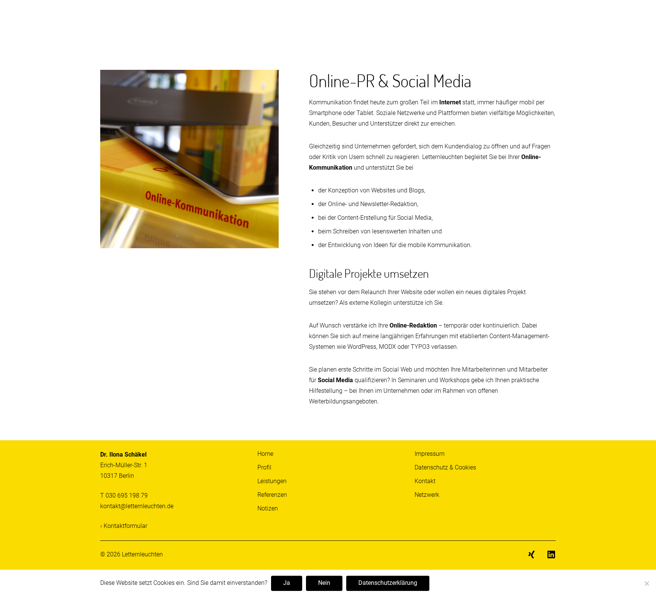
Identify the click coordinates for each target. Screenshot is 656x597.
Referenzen (272, 494)
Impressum (430, 453)
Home (265, 453)
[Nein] (646, 584)
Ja (286, 582)
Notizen (267, 508)
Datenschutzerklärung (387, 582)
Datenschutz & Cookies (445, 467)
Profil (264, 467)
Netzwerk (427, 494)
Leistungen (272, 481)
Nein (324, 582)
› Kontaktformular (123, 525)
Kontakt (425, 481)
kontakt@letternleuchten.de (136, 506)
